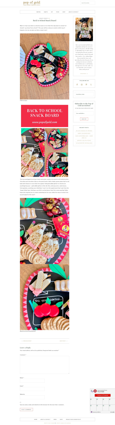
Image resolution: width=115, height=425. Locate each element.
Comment (23, 355)
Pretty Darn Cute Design (64, 423)
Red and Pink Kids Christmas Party (84, 143)
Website (22, 394)
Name (22, 377)
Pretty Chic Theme (49, 423)
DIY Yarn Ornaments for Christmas (84, 130)
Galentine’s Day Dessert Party (84, 140)
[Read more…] (84, 73)
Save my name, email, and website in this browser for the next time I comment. (42, 404)
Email (22, 386)
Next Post (62, 341)
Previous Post (27, 341)
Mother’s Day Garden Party (84, 133)
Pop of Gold (31, 3)
